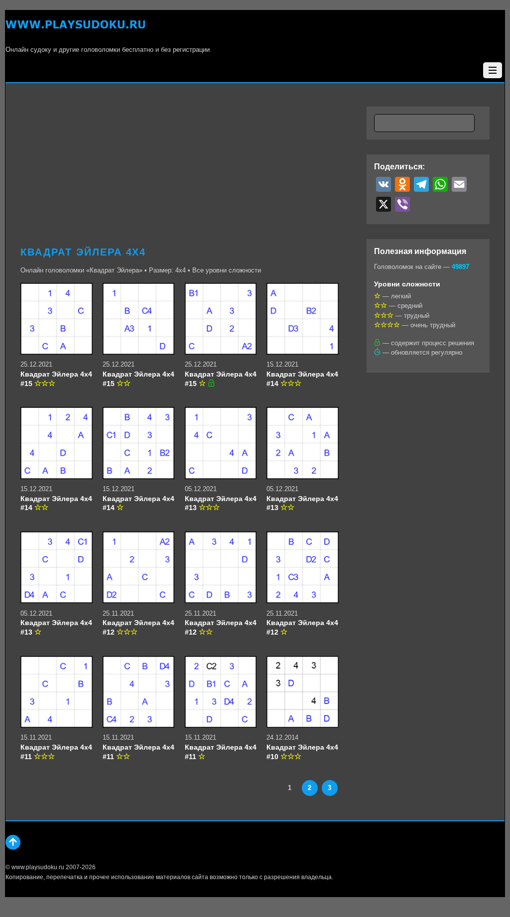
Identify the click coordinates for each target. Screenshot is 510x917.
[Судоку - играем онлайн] (75, 30)
